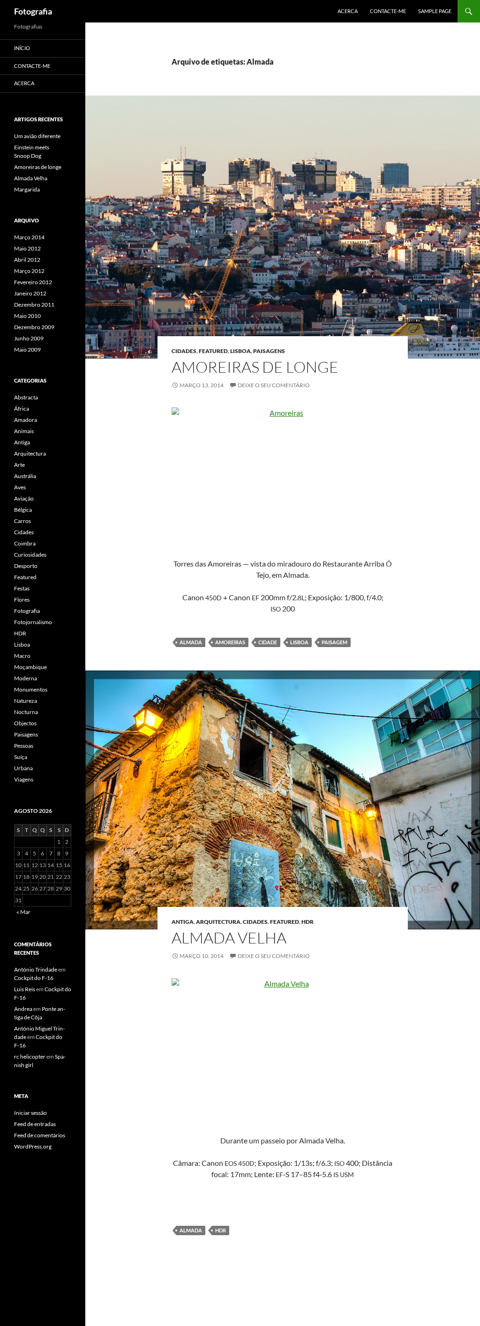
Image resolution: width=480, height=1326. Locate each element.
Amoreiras (230, 642)
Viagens (23, 779)
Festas (22, 588)
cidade (267, 642)
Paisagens (269, 350)
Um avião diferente (37, 136)
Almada (191, 642)
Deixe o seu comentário (274, 385)
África (21, 408)
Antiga (183, 921)
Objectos (25, 723)
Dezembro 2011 (34, 304)
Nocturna (26, 711)
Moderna (25, 678)
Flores (22, 599)
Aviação (24, 498)
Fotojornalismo (33, 622)
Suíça (20, 756)
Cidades (184, 350)
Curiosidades (30, 554)
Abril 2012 (27, 259)
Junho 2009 (29, 338)
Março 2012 (29, 270)
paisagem (334, 642)
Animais (24, 431)
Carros (22, 520)
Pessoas (23, 745)
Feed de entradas (35, 1123)
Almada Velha (229, 937)
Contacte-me (388, 11)
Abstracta (26, 397)
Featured (213, 350)
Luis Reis (24, 989)
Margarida (27, 189)
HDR (307, 921)
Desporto (26, 565)
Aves (20, 487)
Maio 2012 (27, 248)
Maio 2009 (27, 349)
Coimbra (25, 543)
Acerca (348, 11)
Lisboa (240, 350)
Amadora (25, 419)
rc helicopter (29, 1056)
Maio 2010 (27, 315)
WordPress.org (33, 1146)
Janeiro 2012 (30, 293)
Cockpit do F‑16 (33, 977)
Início (22, 48)
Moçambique (30, 666)
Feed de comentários (39, 1135)
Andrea (23, 1008)
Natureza (25, 700)
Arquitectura (218, 921)
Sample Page (434, 11)
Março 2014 (29, 237)
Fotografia (33, 11)
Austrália (25, 475)
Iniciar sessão (30, 1112)
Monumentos (30, 689)
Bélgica (23, 509)
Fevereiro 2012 (33, 282)
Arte (19, 464)
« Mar (23, 911)
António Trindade (35, 969)
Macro (22, 655)
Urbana (23, 768)
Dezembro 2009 (34, 327)
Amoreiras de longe (255, 366)
